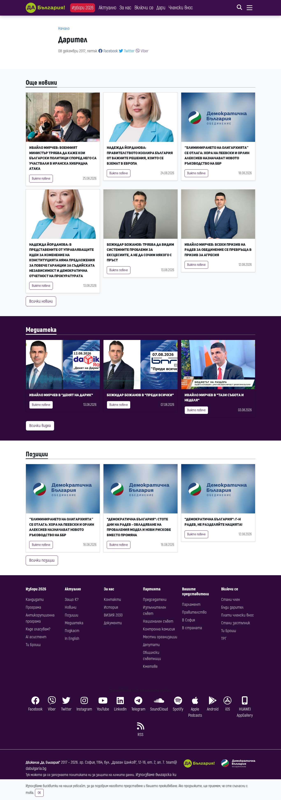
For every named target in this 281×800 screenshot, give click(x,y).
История (111, 607)
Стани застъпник (235, 623)
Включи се (144, 8)
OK (39, 793)
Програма (33, 607)
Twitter (129, 51)
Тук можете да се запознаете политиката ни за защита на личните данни (80, 775)
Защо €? (71, 599)
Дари (161, 8)
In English (72, 638)
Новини (70, 607)
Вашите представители (195, 592)
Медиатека (41, 330)
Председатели (154, 599)
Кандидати (35, 599)
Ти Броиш (33, 644)
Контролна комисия (159, 629)
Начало (64, 28)
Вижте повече (41, 179)
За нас (125, 8)
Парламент (191, 604)
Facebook (110, 51)
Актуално (107, 8)
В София (188, 620)
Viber (144, 51)
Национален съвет (158, 621)
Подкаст (72, 630)
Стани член (230, 599)
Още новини (41, 83)
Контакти (112, 599)
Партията (151, 589)
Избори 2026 (82, 8)
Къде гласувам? (38, 629)
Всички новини (41, 301)
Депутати (151, 644)
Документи (113, 623)
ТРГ (223, 638)
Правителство (194, 612)
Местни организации (160, 636)
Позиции (37, 454)
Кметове (150, 666)
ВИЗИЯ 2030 (113, 615)
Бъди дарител (232, 607)
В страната (192, 627)
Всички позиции (42, 560)
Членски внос (181, 8)
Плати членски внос (237, 615)
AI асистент (36, 636)
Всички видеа (40, 425)
